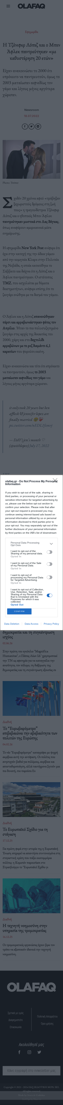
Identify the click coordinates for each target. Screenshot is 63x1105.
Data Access (31, 623)
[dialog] (31, 552)
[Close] (56, 481)
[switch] (49, 552)
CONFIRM (19, 611)
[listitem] (31, 543)
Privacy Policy (51, 623)
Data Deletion (11, 623)
